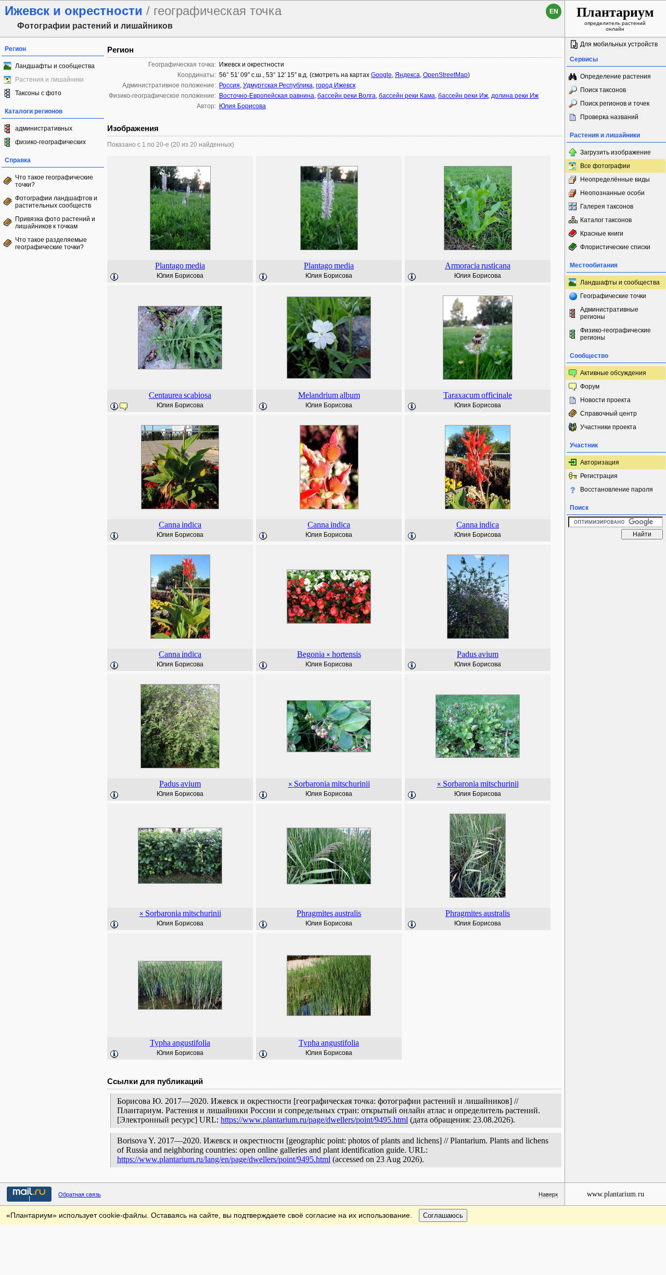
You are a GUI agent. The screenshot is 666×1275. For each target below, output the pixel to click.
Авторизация (599, 462)
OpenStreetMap (445, 75)
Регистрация (599, 476)
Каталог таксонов (606, 220)
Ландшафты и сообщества (55, 66)
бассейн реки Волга (346, 95)
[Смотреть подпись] (114, 277)
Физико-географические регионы (615, 334)
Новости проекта (605, 400)
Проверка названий (609, 117)
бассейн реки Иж (463, 95)
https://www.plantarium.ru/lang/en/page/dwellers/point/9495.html (223, 1159)
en (553, 11)
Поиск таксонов (603, 90)
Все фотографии (605, 166)
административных (43, 128)
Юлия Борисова (242, 106)
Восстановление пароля (616, 489)
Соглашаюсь (443, 1215)
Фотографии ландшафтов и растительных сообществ (56, 202)
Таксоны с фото (38, 93)
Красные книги (601, 233)
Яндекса (407, 75)
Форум (589, 386)
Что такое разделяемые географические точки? (51, 243)
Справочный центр (608, 413)
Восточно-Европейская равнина (266, 95)
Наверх (548, 1194)
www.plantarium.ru (615, 1194)
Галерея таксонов (606, 206)
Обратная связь (79, 1194)
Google (381, 75)
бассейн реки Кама (407, 95)
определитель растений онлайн (615, 18)
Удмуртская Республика (278, 85)
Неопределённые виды (615, 179)
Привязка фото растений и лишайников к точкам (55, 222)
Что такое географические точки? (54, 181)
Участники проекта (608, 427)
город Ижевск (335, 85)
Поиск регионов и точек (614, 103)
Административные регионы (609, 313)
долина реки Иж (515, 95)
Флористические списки (615, 247)
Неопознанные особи (612, 193)
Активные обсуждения (613, 373)
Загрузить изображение (615, 152)
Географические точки (613, 296)
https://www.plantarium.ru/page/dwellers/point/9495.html (314, 1119)
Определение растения (615, 76)
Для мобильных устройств (619, 44)
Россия (229, 85)
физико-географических (50, 142)
